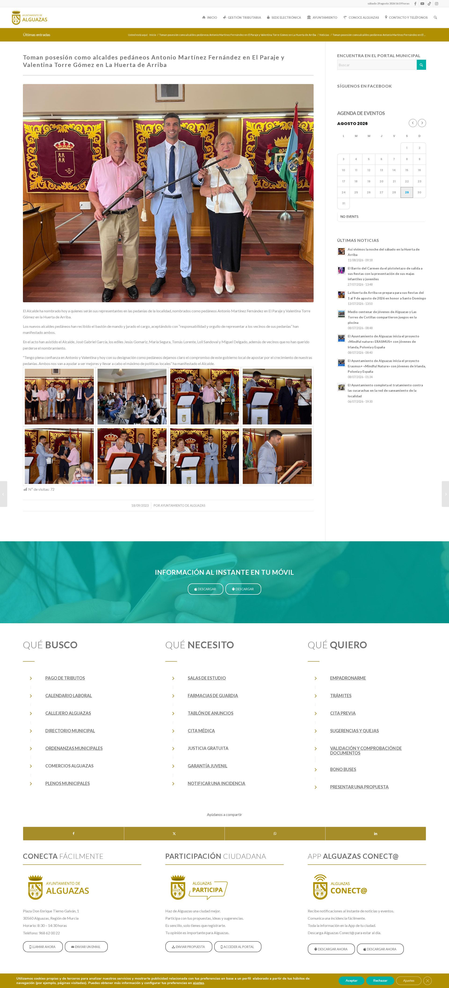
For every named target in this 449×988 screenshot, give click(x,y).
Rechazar (380, 980)
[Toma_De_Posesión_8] (132, 456)
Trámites (340, 695)
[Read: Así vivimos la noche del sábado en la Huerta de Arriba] (341, 251)
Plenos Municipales (67, 783)
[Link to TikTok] (429, 3)
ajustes (198, 983)
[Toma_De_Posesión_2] (59, 396)
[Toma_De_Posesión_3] (132, 396)
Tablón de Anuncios (210, 713)
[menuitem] (387, 3)
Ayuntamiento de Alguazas (183, 505)
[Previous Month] (413, 123)
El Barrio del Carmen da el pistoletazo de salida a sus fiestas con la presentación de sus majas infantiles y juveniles (385, 273)
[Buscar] (435, 17)
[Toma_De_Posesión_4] (204, 396)
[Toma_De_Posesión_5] (204, 456)
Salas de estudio (207, 678)
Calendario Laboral (68, 695)
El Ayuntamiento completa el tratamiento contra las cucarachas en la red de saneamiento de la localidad (385, 390)
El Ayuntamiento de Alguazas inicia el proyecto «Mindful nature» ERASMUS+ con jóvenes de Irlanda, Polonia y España (383, 341)
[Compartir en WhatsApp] (275, 833)
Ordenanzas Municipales (74, 748)
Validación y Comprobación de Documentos (366, 751)
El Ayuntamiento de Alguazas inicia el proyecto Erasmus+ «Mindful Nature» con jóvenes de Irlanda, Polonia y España (387, 366)
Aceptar (351, 980)
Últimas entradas (36, 34)
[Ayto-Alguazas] (29, 17)
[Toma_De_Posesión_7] (59, 456)
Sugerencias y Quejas (354, 730)
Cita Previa (343, 713)
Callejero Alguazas (68, 713)
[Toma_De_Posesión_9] (277, 456)
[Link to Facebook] (415, 3)
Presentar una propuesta (359, 786)
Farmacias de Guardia (213, 695)
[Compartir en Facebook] (73, 833)
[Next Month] (422, 123)
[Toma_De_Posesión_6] (277, 396)
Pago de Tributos (65, 678)
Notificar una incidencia (216, 783)
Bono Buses (343, 769)
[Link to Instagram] (436, 3)
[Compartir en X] (174, 833)
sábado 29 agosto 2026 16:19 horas (388, 3)
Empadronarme (348, 678)
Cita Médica (201, 730)
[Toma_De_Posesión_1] (168, 193)
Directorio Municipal (70, 730)
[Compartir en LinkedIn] (376, 833)
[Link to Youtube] (422, 3)
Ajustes (408, 980)
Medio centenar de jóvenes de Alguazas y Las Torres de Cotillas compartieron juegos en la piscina (382, 317)
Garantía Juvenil (207, 765)
